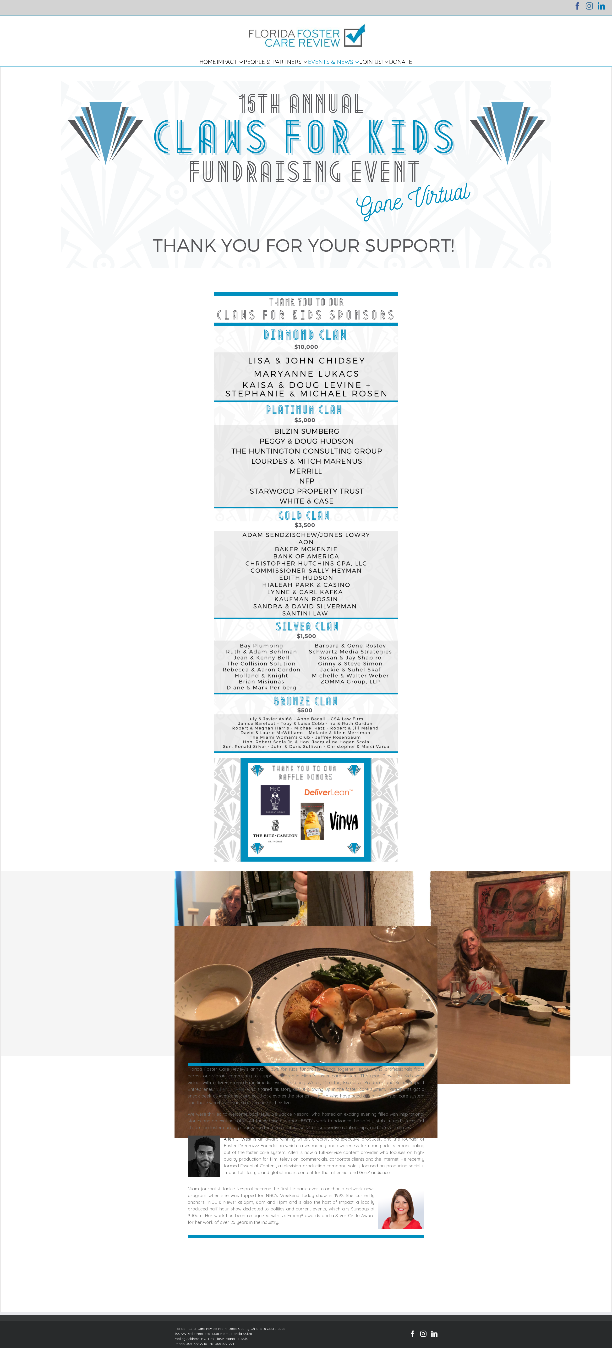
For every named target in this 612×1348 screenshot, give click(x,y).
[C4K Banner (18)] (306, 84)
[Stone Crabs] (306, 1032)
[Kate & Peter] (438, 977)
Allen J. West (230, 1089)
